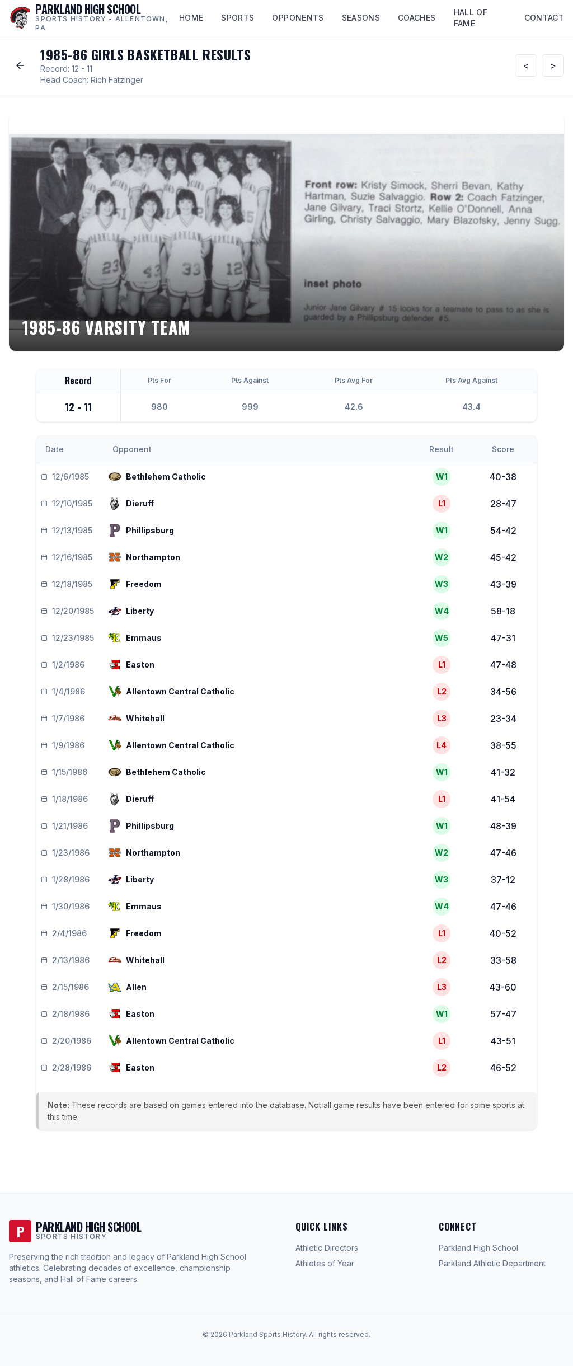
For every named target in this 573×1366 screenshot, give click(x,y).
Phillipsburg (150, 530)
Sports (237, 17)
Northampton (153, 557)
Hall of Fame (470, 17)
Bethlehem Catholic (166, 476)
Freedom (144, 584)
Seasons (361, 17)
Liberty (140, 611)
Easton (140, 664)
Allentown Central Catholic (180, 691)
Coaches (416, 17)
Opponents (297, 17)
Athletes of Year (324, 1263)
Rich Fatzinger (117, 80)
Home (191, 17)
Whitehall (145, 718)
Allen (136, 987)
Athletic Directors (326, 1247)
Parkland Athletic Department (492, 1263)
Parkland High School (478, 1247)
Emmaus (144, 637)
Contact (544, 17)
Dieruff (140, 503)
